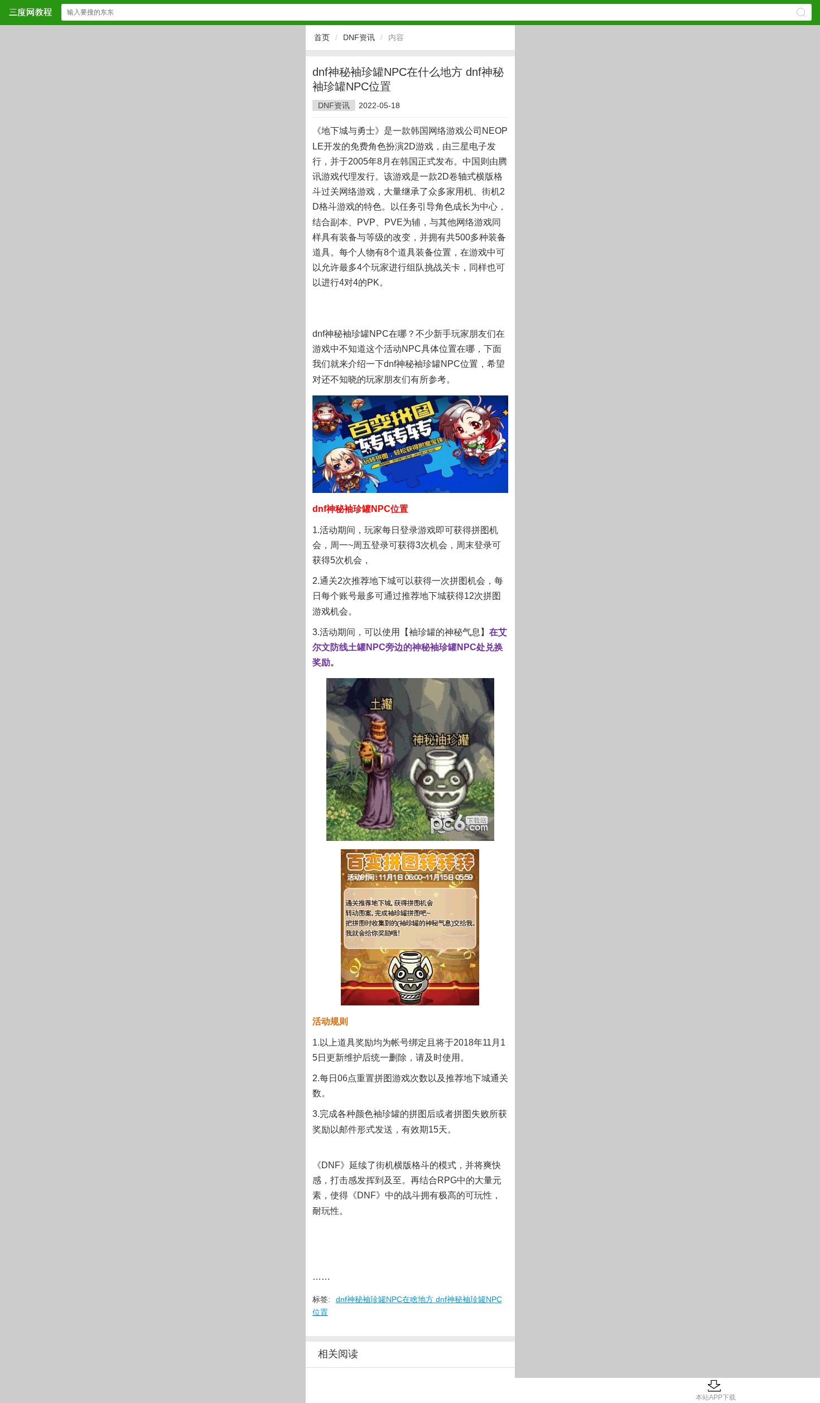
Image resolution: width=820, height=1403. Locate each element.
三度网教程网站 (30, 12)
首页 (322, 37)
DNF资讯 (359, 37)
